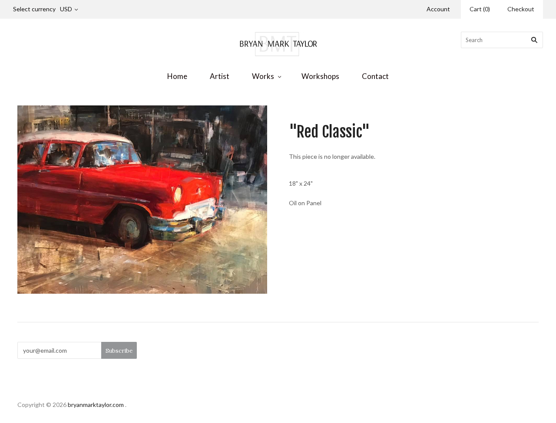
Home (177, 76)
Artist (219, 76)
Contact (375, 76)
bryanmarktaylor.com (96, 404)
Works (263, 76)
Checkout (520, 9)
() (480, 9)
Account (438, 9)
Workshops (320, 76)
